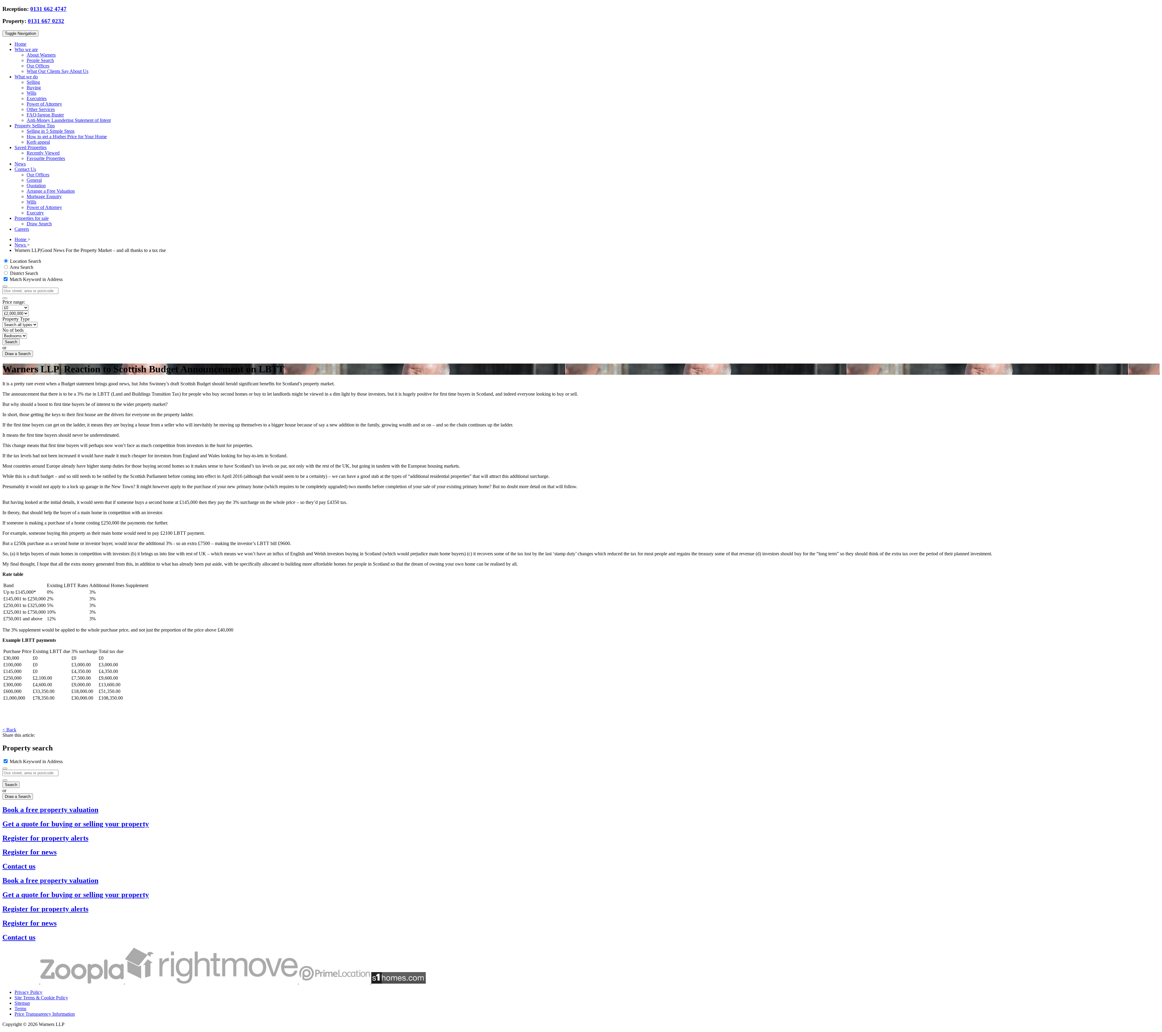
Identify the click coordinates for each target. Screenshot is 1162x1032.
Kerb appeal (38, 142)
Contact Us (25, 169)
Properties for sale (32, 218)
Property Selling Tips (35, 125)
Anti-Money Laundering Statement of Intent (69, 120)
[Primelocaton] (335, 982)
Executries (37, 98)
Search (11, 342)
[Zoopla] (82, 982)
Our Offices (38, 65)
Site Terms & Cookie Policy (41, 997)
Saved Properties (31, 147)
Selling (33, 82)
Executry (35, 212)
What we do (26, 76)
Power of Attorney (44, 103)
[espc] (21, 982)
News (20, 163)
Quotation (36, 185)
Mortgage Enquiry (44, 196)
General (34, 180)
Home (20, 44)
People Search (40, 60)
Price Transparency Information (45, 1014)
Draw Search (39, 223)
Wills (31, 93)
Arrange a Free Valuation (51, 191)
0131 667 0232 (46, 21)
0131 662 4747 (48, 9)
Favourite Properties (46, 158)
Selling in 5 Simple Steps (50, 131)
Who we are (26, 49)
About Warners (41, 54)
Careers (22, 229)
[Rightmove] (212, 982)
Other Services (41, 109)
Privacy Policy (28, 992)
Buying (34, 87)
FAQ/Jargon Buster (45, 114)
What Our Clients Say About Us (57, 71)
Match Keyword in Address (35, 279)
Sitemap (22, 1003)
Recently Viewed (43, 152)
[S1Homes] (398, 982)
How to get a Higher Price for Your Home (67, 136)
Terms (20, 1008)
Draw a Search (18, 353)
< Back (9, 729)
